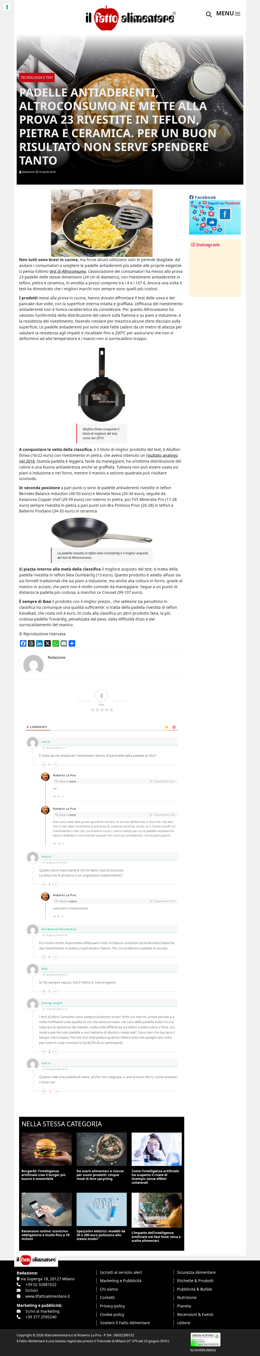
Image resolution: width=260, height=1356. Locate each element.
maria (72, 781)
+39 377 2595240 (40, 1317)
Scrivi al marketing (42, 1311)
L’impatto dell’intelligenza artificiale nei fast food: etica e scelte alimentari (156, 1237)
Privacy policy (112, 1306)
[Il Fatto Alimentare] (130, 17)
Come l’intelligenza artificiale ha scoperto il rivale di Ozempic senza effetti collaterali (155, 1177)
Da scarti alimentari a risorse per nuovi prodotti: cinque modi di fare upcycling (100, 1175)
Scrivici (31, 1290)
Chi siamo (109, 1289)
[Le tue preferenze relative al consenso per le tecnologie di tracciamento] (7, 7)
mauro (73, 901)
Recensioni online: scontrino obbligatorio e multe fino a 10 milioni (45, 1235)
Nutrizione (187, 1297)
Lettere (183, 1322)
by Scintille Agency (203, 1350)
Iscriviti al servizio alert (121, 1272)
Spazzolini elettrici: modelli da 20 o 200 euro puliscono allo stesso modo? (101, 1235)
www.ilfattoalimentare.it (47, 1296)
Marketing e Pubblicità (120, 1280)
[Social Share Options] (195, 291)
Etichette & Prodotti (195, 1280)
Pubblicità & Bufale (194, 1289)
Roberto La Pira (64, 775)
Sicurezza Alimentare (196, 1272)
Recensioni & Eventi (195, 1314)
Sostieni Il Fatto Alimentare (125, 1322)
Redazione (28, 172)
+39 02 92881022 (40, 1284)
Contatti (107, 1297)
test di (68, 271)
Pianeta (184, 1306)
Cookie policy (112, 1314)
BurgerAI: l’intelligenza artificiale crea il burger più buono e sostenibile (44, 1175)
